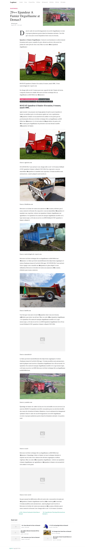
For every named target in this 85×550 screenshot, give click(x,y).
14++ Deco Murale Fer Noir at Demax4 (31, 525)
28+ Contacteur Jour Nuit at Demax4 (30, 537)
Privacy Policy (32, 2)
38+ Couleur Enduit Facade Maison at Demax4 (62, 537)
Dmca (25, 2)
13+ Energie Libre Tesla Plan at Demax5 (61, 531)
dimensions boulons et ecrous (28, 101)
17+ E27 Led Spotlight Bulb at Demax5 (58, 525)
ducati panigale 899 (44, 99)
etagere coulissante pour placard (29, 99)
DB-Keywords (45, 2)
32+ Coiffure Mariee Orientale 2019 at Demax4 (30, 531)
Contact (21, 2)
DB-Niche (51, 2)
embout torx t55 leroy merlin (44, 101)
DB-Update (63, 2)
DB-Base (38, 2)
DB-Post (57, 2)
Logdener (11, 548)
